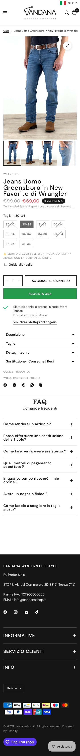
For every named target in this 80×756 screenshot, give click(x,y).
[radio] (10, 225)
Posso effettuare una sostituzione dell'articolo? (33, 437)
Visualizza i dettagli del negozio (35, 322)
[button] (17, 264)
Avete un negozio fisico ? (25, 494)
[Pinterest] (24, 385)
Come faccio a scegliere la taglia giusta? (32, 507)
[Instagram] (19, 612)
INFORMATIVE (19, 635)
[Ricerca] (66, 12)
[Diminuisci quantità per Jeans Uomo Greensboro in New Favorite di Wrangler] (7, 281)
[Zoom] (67, 46)
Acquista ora (40, 294)
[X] (15, 385)
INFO (8, 667)
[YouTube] (29, 612)
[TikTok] (40, 612)
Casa (6, 31)
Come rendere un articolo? (27, 424)
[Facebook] (6, 385)
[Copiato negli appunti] (41, 385)
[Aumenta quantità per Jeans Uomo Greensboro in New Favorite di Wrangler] (19, 281)
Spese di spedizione (32, 206)
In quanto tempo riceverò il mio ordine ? (31, 480)
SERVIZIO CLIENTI (23, 651)
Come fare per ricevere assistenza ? (34, 451)
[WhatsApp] (33, 385)
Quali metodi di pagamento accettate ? (27, 465)
